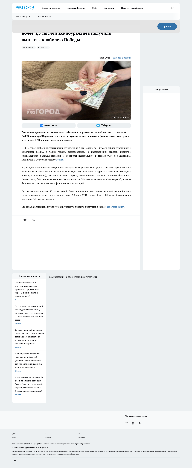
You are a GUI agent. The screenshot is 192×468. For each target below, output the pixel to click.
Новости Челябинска (132, 8)
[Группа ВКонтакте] (49, 125)
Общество (28, 47)
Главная (48, 437)
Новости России (76, 8)
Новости (81, 437)
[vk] (25, 220)
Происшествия (83, 434)
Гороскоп (109, 8)
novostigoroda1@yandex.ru (81, 444)
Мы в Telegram (23, 16)
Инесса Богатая (122, 57)
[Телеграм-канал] (104, 125)
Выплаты (43, 47)
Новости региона (51, 8)
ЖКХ (14, 437)
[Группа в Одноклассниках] (133, 423)
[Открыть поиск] (172, 7)
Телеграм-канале (116, 206)
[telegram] (34, 220)
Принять (167, 26)
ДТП (94, 8)
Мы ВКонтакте (45, 16)
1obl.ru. (60, 159)
